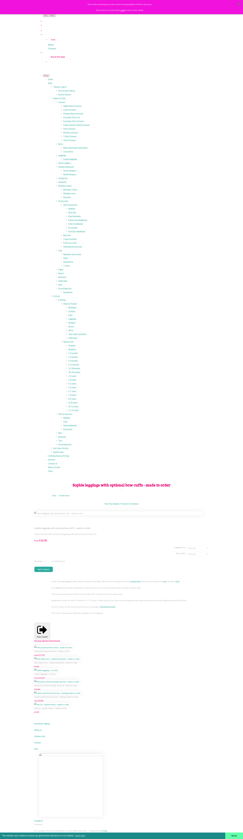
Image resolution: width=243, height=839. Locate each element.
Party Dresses (69, 129)
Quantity (38, 561)
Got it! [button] (234, 836)
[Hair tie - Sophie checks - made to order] (51, 704)
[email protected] (108, 607)
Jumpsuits (62, 182)
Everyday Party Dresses (73, 121)
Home (50, 79)
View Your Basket (112, 504)
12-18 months (74, 368)
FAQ (36, 749)
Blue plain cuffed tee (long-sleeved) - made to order (55, 685)
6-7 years (72, 391)
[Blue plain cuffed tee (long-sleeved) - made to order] (56, 682)
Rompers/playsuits (66, 167)
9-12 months (73, 364)
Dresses (61, 102)
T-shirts (66, 265)
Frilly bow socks (70, 243)
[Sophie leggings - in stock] (46, 670)
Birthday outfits (65, 186)
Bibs (60, 433)
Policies (37, 742)
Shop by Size (68, 342)
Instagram (38, 820)
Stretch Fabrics (64, 94)
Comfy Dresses (69, 110)
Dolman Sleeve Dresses (73, 113)
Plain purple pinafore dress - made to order (52, 651)
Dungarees (63, 178)
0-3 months (73, 353)
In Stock (56, 296)
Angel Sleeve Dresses (72, 106)
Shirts (65, 258)
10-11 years (73, 406)
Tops (60, 250)
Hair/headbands (70, 425)
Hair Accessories (65, 414)
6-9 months (73, 361)
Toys (60, 440)
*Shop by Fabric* (60, 87)
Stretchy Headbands (76, 231)
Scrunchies (72, 227)
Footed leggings (70, 159)
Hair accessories (70, 205)
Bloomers (62, 277)
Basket (51, 44)
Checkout (52, 48)
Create (104, 831)
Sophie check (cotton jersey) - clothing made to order (56, 697)
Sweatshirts (68, 262)
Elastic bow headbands (77, 220)
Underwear (62, 281)
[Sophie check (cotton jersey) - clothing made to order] (57, 693)
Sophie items (58, 452)
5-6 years (72, 387)
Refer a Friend (54, 467)
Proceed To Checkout (130, 504)
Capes (60, 269)
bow (177, 581)
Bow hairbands (74, 216)
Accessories (63, 201)
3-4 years (72, 380)
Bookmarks (68, 292)
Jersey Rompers (70, 170)
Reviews (51, 459)
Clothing (62, 300)
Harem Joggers (64, 163)
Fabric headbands (75, 224)
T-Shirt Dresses (70, 136)
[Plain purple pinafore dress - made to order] (53, 647)
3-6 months (73, 357)
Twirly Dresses (69, 140)
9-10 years (73, 402)
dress (138, 581)
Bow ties (67, 235)
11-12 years (73, 410)
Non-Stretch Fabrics (66, 91)
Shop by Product (70, 303)
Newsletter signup (42, 723)
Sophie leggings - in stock (45, 674)
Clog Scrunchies (70, 239)
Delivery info (39, 736)
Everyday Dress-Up (71, 117)
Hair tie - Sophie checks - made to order (50, 708)
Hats (60, 284)
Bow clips (72, 212)
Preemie (71, 345)
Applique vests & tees (72, 254)
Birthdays (72, 307)
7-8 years (72, 395)
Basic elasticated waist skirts (75, 148)
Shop (50, 83)
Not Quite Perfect (60, 448)
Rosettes (67, 197)
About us (38, 730)
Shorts (61, 273)
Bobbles (71, 208)
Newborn (72, 349)
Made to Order (59, 98)
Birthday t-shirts (70, 189)
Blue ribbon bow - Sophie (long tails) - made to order (56, 663)
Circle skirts (68, 151)
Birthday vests (69, 193)
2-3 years (72, 376)
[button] (239, 3)
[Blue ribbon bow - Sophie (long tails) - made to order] (57, 659)
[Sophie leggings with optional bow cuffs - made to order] (38, 521)
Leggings (62, 155)
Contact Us (52, 463)
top (164, 581)
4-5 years (72, 383)
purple (133, 581)
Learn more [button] (80, 836)
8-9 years (72, 399)
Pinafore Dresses (70, 132)
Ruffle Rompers (69, 174)
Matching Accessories (72, 246)
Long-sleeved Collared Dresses (76, 125)
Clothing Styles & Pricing (58, 456)
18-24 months (74, 372)
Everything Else (65, 288)
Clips (65, 421)
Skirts (60, 144)
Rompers (72, 323)
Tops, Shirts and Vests (77, 334)
